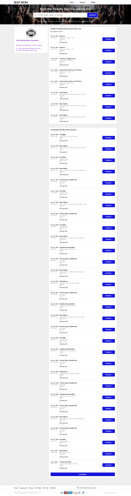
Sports (72, 2)
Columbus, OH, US (56, 31)
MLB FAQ (53, 488)
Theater (93, 2)
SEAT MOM (21, 2)
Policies (31, 488)
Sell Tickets (38, 488)
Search (92, 15)
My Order (46, 488)
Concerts (82, 2)
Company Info (23, 488)
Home (16, 488)
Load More (83, 474)
